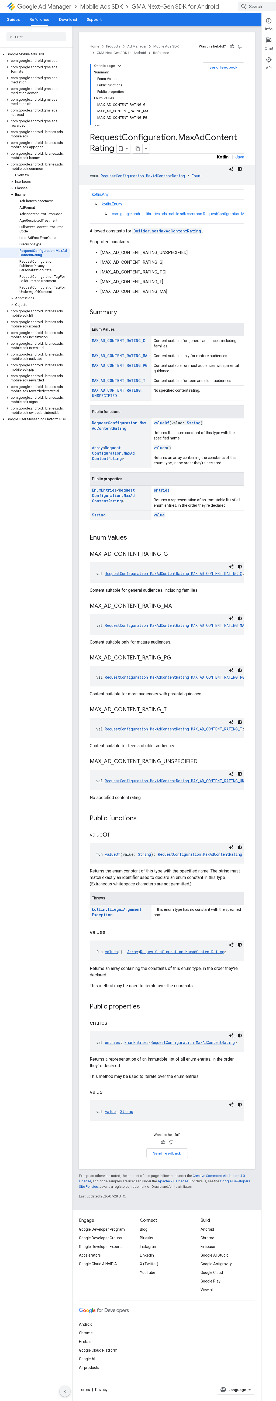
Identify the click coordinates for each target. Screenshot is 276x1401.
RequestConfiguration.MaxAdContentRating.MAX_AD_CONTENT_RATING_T (173, 729)
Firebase (208, 1246)
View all (207, 1290)
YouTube (147, 1272)
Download (68, 19)
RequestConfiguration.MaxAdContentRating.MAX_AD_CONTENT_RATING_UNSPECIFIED (184, 780)
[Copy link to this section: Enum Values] (132, 538)
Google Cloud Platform (98, 1350)
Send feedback (223, 67)
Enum (196, 175)
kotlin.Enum (112, 204)
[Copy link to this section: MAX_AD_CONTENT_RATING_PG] (176, 658)
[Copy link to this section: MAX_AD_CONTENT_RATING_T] (172, 710)
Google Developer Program (102, 1229)
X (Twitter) (149, 1264)
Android (207, 1229)
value (159, 514)
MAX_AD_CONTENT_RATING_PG (119, 365)
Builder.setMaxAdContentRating (167, 231)
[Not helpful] (240, 46)
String (194, 422)
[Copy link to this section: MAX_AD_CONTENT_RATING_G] (173, 554)
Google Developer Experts (101, 1246)
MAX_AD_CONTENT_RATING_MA (119, 355)
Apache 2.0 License (173, 1181)
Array (97, 447)
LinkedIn (147, 1255)
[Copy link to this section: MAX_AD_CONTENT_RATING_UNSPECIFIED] (203, 762)
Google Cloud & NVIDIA (98, 1264)
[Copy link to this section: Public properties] (145, 1007)
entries (162, 490)
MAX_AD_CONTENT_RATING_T (119, 380)
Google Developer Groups (100, 1238)
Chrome (207, 1238)
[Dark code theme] (240, 169)
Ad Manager (54, 6)
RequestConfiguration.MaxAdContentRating (143, 175)
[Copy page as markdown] (138, 148)
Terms (84, 1390)
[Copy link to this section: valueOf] (115, 835)
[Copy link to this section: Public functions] (142, 818)
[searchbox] (36, 36)
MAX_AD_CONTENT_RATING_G (118, 340)
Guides (13, 19)
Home (94, 46)
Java (239, 157)
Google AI (87, 1359)
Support (94, 19)
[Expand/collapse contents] (119, 66)
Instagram (148, 1246)
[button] (35, 54)
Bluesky (146, 1238)
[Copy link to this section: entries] (112, 1023)
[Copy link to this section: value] (108, 1092)
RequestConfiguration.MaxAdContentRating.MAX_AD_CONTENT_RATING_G (173, 573)
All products (89, 1367)
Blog (143, 1229)
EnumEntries (104, 490)
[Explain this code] (231, 169)
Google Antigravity (216, 1264)
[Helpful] (232, 46)
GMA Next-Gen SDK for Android (175, 6)
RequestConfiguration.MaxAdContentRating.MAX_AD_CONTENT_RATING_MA (174, 625)
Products (113, 46)
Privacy (101, 1390)
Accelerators (90, 1255)
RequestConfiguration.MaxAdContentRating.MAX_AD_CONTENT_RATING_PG (175, 677)
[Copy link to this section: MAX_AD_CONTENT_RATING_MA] (177, 606)
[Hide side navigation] (65, 1391)
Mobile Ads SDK (101, 6)
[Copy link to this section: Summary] (122, 312)
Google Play (210, 1281)
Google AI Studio (215, 1255)
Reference (39, 19)
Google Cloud (212, 1272)
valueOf (161, 422)
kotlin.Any (100, 194)
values (160, 447)
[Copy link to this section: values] (110, 932)
